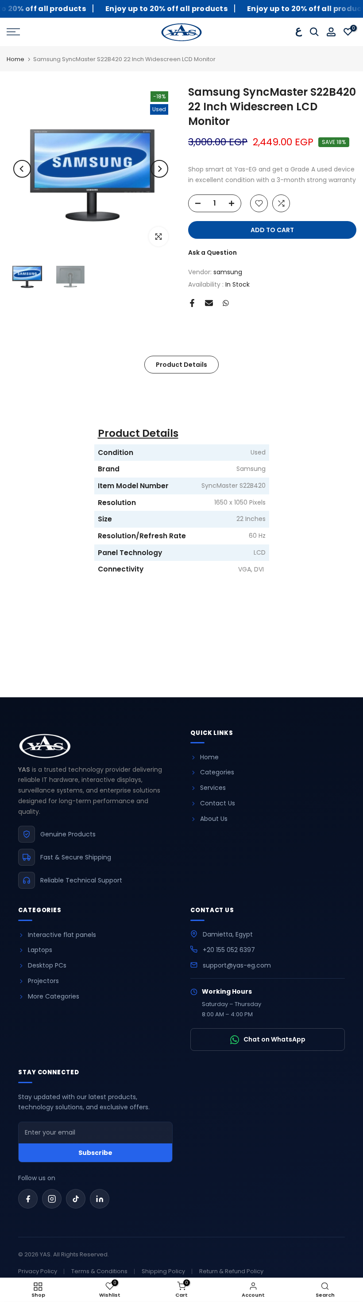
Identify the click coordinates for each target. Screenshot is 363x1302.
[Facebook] (28, 1199)
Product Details (181, 364)
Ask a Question (212, 252)
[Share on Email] (209, 303)
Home (15, 59)
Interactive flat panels (62, 934)
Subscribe (95, 1152)
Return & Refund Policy (231, 1271)
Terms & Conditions (99, 1271)
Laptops (40, 949)
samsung (227, 272)
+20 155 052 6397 (229, 949)
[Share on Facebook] (192, 303)
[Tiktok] (75, 1199)
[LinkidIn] (99, 1199)
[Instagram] (52, 1199)
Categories (217, 772)
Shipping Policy (163, 1271)
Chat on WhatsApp (274, 1039)
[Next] (159, 169)
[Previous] (22, 169)
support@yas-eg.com (237, 965)
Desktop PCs (47, 965)
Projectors (43, 980)
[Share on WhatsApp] (226, 303)
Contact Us (217, 803)
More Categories (53, 996)
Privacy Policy (37, 1271)
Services (213, 787)
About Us (214, 818)
